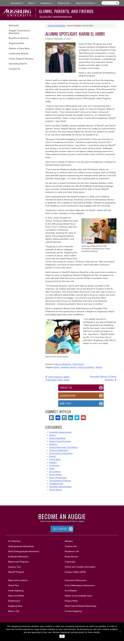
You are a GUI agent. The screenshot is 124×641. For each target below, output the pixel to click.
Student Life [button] (65, 3)
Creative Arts (71, 546)
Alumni (52, 435)
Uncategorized (56, 483)
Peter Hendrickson (58, 477)
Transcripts (70, 561)
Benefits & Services (19, 38)
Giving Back (78, 364)
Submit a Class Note (19, 48)
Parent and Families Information (80, 567)
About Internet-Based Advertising (80, 606)
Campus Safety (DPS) (75, 572)
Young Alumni (55, 489)
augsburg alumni (69, 367)
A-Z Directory (14, 541)
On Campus (55, 471)
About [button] (33, 4)
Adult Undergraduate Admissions (23, 551)
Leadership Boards (18, 53)
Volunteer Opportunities (60, 486)
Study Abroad (71, 556)
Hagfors (53, 462)
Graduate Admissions (18, 556)
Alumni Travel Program (60, 441)
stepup (99, 367)
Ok (62, 636)
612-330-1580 (45, 17)
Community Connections (61, 453)
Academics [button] (48, 3)
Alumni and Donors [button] (87, 3)
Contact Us (14, 69)
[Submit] (116, 3)
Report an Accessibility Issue (78, 595)
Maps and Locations (17, 580)
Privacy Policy (71, 601)
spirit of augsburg (86, 367)
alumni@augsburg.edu (62, 17)
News (51, 468)
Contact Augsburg (73, 611)
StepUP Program (16, 572)
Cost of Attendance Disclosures (80, 585)
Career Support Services (21, 58)
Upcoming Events (18, 63)
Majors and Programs (18, 561)
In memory (54, 465)
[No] (120, 631)
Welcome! (14, 25)
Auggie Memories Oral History (63, 447)
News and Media (16, 595)
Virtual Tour (13, 585)
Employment (14, 601)
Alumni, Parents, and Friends (66, 11)
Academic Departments (60, 432)
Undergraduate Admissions (21, 546)
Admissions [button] (18, 3)
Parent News (55, 474)
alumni (56, 367)
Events (52, 456)
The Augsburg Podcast (60, 480)
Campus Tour (14, 567)
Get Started (60, 529)
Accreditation (71, 590)
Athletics (53, 444)
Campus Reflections (58, 450)
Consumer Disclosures (75, 580)
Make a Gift (66, 403)
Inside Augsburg (15, 590)
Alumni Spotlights (63, 364)
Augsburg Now (16, 43)
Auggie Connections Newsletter (19, 31)
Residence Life (72, 551)
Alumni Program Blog (56, 26)
